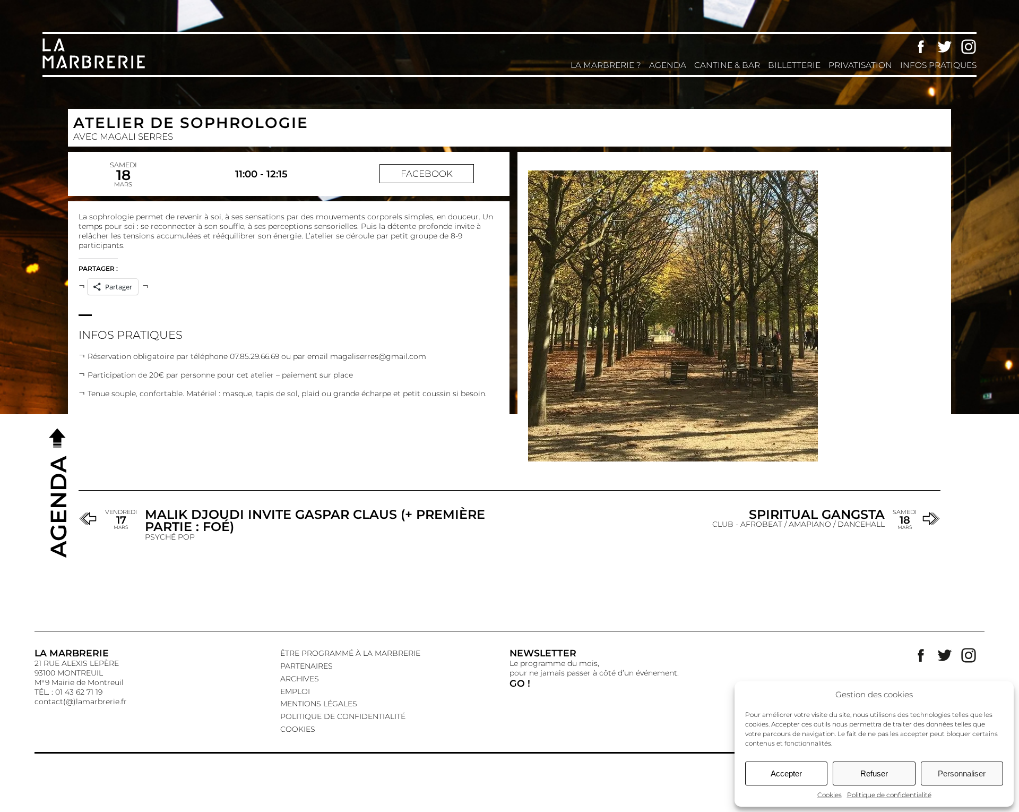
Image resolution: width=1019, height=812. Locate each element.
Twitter (945, 47)
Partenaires (306, 666)
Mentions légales (318, 703)
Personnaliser (962, 773)
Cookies (829, 795)
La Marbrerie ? (606, 65)
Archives (299, 678)
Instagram (969, 47)
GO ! (520, 683)
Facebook (921, 47)
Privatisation (860, 65)
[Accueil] (95, 67)
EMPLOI (295, 691)
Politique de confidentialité (889, 795)
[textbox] (289, 373)
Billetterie (794, 65)
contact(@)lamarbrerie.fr (80, 701)
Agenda (667, 65)
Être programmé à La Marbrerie (350, 653)
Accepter (786, 773)
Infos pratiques (938, 65)
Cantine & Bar (727, 65)
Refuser (874, 773)
